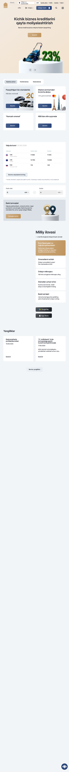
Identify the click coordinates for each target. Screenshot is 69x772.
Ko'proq (12, 2)
